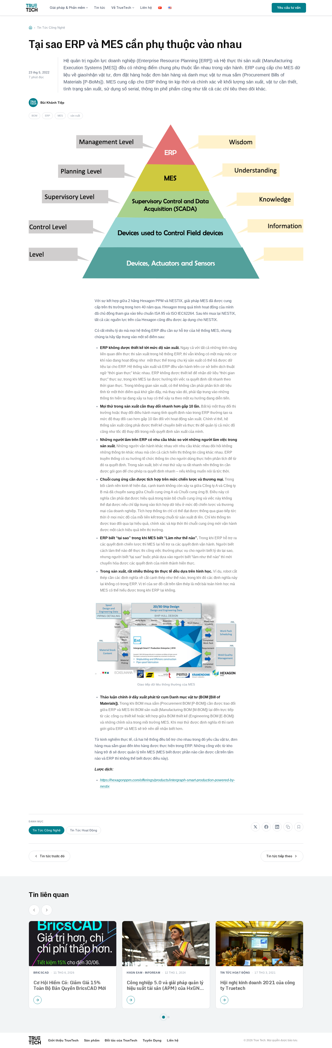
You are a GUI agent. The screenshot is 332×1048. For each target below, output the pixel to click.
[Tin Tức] (30, 27)
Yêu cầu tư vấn (289, 7)
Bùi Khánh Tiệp (52, 102)
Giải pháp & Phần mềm (67, 7)
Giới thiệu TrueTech (63, 1040)
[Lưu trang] (298, 826)
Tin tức (99, 7)
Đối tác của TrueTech (121, 1040)
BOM (34, 115)
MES (60, 115)
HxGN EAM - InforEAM (143, 972)
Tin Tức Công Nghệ (47, 830)
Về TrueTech (121, 7)
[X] (255, 826)
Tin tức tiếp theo (279, 856)
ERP (47, 115)
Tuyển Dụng (152, 1040)
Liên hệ (146, 7)
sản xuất (75, 115)
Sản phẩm (91, 1040)
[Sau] (46, 910)
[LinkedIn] (277, 826)
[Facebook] (266, 826)
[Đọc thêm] (37, 1000)
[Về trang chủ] (31, 8)
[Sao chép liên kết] (287, 826)
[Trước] (34, 910)
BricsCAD (41, 972)
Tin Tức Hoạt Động (83, 830)
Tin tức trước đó (52, 856)
